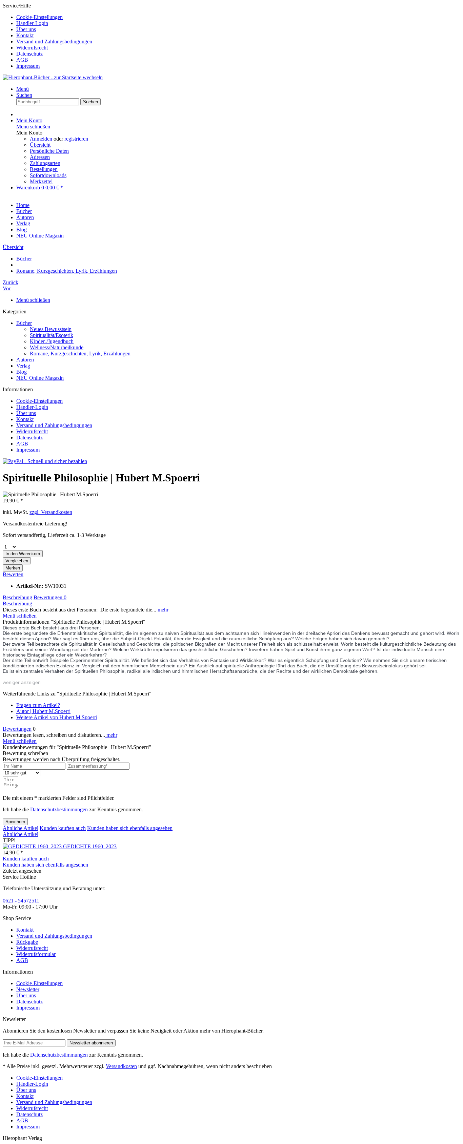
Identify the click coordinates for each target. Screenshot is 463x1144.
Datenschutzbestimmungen (59, 809)
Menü (22, 89)
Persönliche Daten (49, 151)
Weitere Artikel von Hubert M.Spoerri (56, 717)
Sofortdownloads (48, 175)
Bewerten (13, 574)
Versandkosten (121, 1066)
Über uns (26, 29)
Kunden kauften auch (63, 828)
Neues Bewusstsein (51, 329)
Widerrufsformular (36, 954)
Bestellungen (44, 169)
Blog (21, 372)
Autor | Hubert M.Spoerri (43, 711)
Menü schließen (33, 126)
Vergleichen (16, 560)
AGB (22, 60)
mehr (162, 609)
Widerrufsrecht (32, 47)
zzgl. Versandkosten (50, 512)
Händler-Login (32, 23)
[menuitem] (238, 17)
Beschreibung (17, 597)
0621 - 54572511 (21, 900)
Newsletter (27, 989)
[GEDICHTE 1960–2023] (33, 846)
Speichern (15, 821)
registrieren (76, 139)
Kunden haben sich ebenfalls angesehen (130, 828)
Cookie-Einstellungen (39, 17)
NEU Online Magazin (40, 378)
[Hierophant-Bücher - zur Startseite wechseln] (53, 77)
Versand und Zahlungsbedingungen (54, 41)
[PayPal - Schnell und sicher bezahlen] (45, 461)
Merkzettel (41, 181)
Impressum (28, 66)
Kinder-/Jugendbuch (52, 341)
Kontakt (25, 35)
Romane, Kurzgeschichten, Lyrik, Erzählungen (80, 353)
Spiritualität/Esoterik (51, 335)
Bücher (24, 323)
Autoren (25, 359)
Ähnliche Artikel (20, 828)
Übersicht (40, 145)
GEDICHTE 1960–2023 (90, 846)
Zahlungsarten (45, 163)
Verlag (23, 366)
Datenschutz (29, 54)
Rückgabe (27, 942)
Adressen (40, 157)
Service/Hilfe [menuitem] (47, 36)
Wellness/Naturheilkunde (56, 347)
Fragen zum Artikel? (38, 705)
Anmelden (42, 139)
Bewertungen (50, 597)
